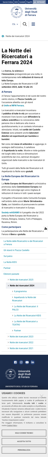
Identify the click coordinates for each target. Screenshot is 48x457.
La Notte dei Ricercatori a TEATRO (25, 323)
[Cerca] (25, 24)
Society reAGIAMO (11, 212)
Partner (7, 268)
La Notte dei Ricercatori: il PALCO (25, 308)
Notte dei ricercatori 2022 (21, 342)
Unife (6, 105)
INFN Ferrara (17, 105)
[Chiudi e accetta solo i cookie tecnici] (41, 396)
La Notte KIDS (10, 262)
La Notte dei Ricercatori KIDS (27, 315)
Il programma (20, 291)
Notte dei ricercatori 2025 (21, 279)
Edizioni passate (3, 36)
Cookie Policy (12, 425)
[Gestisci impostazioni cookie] (45, 228)
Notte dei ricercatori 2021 (21, 348)
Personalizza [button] (24, 450)
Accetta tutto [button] (24, 441)
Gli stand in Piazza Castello (16, 250)
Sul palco (8, 256)
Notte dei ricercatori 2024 (22, 285)
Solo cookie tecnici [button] (24, 433)
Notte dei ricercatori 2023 (21, 336)
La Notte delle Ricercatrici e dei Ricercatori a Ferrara (23, 243)
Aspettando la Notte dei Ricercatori (24, 299)
